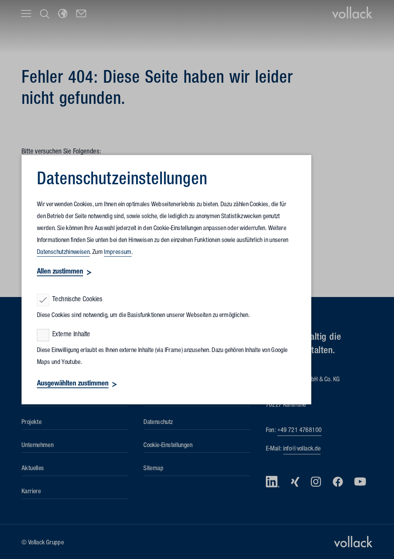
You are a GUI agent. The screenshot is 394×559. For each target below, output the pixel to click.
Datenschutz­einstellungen (122, 181)
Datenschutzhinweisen (63, 252)
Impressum (117, 252)
